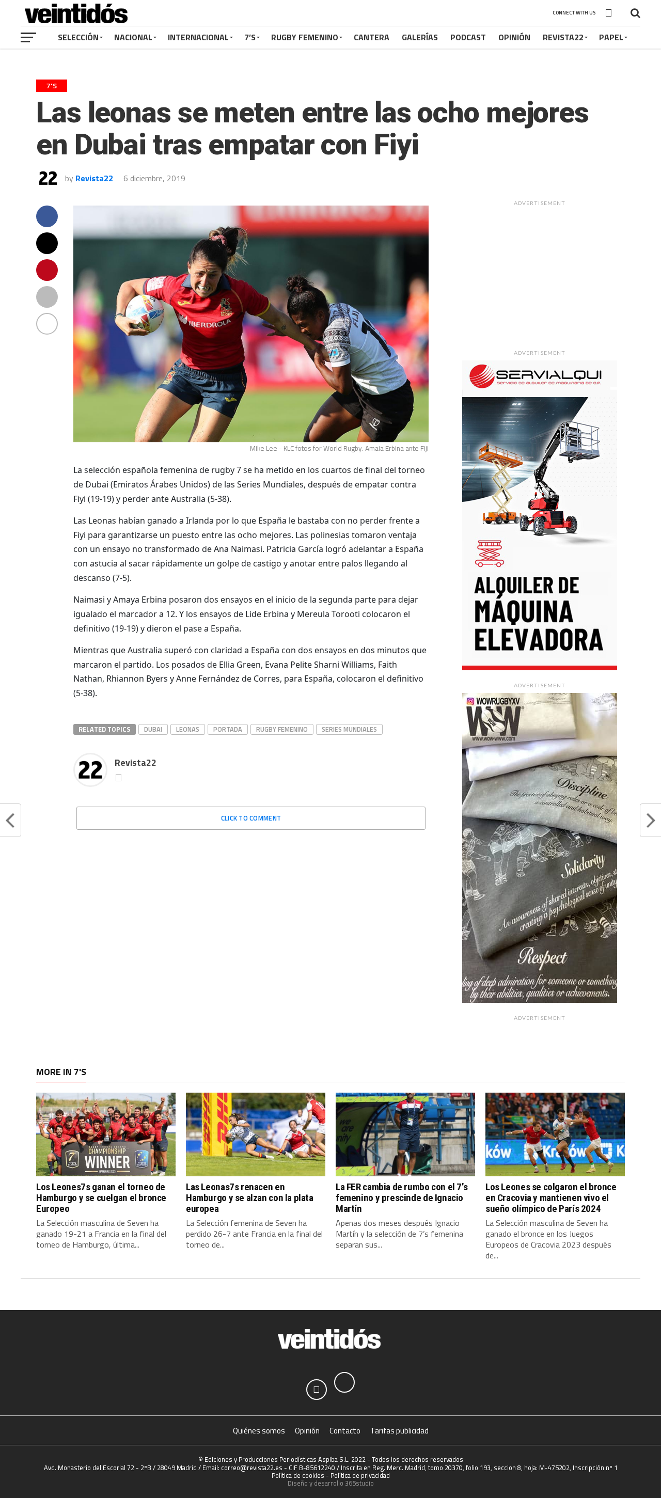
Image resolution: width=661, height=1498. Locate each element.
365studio (359, 1483)
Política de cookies (298, 1475)
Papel (611, 37)
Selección (78, 37)
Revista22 (563, 37)
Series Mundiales (349, 729)
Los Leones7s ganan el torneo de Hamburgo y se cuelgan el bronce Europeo (101, 1198)
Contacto (344, 1431)
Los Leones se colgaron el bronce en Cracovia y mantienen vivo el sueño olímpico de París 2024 (551, 1198)
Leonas (187, 729)
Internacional (198, 37)
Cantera (371, 37)
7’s (250, 37)
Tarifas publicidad (399, 1431)
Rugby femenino (282, 729)
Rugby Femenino (304, 37)
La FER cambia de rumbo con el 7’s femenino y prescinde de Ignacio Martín (401, 1198)
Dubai (153, 729)
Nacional (133, 37)
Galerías (420, 37)
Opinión (514, 37)
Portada (227, 729)
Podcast (468, 37)
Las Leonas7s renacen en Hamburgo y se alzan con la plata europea (249, 1198)
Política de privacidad (360, 1475)
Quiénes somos (259, 1431)
